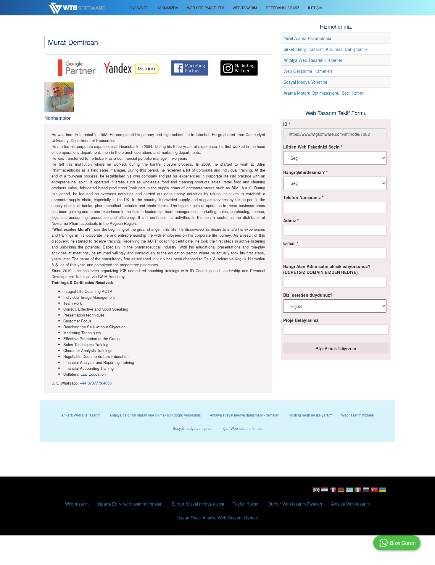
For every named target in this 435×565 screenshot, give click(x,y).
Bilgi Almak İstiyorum (335, 348)
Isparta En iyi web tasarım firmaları (130, 504)
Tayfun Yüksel (246, 504)
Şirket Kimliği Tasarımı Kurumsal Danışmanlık (325, 49)
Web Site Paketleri (205, 7)
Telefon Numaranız (303, 197)
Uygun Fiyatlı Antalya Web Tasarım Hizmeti (217, 518)
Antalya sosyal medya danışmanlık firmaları (244, 414)
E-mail (290, 243)
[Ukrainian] (382, 491)
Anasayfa (138, 7)
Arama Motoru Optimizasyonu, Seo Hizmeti (323, 93)
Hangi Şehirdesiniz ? (305, 172)
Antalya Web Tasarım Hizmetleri (313, 60)
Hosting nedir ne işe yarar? (310, 414)
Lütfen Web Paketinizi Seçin (312, 147)
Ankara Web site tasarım (80, 414)
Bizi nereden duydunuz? (308, 295)
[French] (332, 491)
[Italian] (357, 491)
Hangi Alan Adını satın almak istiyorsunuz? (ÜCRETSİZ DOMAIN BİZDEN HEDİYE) (326, 269)
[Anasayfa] (79, 7)
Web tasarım (77, 504)
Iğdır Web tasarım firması (242, 428)
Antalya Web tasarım (350, 504)
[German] (341, 491)
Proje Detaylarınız (300, 320)
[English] (316, 491)
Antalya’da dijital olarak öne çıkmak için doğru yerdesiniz (155, 414)
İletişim (315, 7)
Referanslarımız (282, 7)
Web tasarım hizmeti (357, 414)
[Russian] (366, 491)
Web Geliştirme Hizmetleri (307, 71)
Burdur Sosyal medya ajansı (198, 504)
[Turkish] (374, 491)
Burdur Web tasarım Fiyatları (295, 504)
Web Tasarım (245, 7)
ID (286, 124)
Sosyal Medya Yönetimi (305, 82)
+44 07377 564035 (96, 383)
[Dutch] (324, 491)
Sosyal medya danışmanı (193, 428)
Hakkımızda (167, 7)
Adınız (291, 220)
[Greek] (349, 491)
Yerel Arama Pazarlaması (307, 38)
